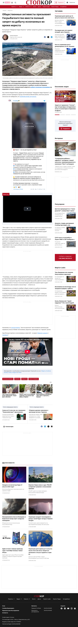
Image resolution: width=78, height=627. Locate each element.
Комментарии (9, 426)
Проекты (13, 6)
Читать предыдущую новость (10, 407)
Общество (10, 10)
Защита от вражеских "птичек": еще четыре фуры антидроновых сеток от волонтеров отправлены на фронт (65, 108)
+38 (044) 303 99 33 (65, 258)
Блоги (34, 6)
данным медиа (15, 328)
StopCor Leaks (46, 6)
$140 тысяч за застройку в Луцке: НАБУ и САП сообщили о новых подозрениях (64, 239)
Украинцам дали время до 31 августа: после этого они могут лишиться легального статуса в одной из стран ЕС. (40, 551)
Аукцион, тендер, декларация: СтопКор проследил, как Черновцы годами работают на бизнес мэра (64, 226)
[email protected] (16, 624)
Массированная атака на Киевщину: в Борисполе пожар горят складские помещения (14, 519)
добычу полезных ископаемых (40, 87)
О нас (3, 606)
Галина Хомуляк (14, 35)
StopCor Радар (54, 6)
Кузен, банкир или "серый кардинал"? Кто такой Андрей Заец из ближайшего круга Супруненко (64, 304)
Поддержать (61, 2)
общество (24, 379)
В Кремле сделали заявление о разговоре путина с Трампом (38, 411)
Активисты (5, 613)
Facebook (48, 371)
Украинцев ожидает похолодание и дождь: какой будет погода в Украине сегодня (40, 519)
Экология (17, 379)
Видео (20, 6)
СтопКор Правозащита (8, 608)
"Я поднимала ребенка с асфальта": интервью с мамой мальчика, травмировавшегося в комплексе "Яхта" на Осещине (65, 161)
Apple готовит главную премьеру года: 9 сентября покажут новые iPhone (12, 550)
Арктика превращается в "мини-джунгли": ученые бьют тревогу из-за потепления (65, 211)
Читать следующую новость (37, 407)
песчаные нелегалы (8, 379)
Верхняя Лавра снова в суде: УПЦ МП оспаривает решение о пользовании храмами (40, 487)
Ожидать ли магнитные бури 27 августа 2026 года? (12, 486)
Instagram (14, 372)
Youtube (6, 372)
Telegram (43, 371)
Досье (39, 6)
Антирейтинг (63, 6)
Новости (28, 6)
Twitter (9, 372)
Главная (4, 10)
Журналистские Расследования (10, 610)
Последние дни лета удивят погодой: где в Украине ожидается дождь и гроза (63, 32)
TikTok (19, 372)
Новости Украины (33, 379)
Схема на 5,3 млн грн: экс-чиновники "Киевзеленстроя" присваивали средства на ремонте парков (13, 412)
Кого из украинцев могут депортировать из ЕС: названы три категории (64, 46)
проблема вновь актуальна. (28, 97)
